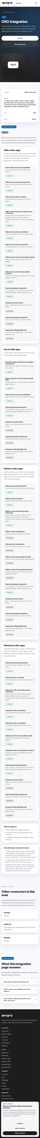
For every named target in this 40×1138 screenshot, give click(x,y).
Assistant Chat (6, 1061)
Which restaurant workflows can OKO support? (17, 990)
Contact (20, 38)
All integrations (20, 44)
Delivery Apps (6, 1058)
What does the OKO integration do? (16, 982)
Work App (5, 1055)
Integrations (5, 1089)
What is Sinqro (6, 1096)
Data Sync (5, 1037)
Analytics (4, 1046)
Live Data (5, 1040)
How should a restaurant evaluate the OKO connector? (17, 999)
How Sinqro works (7, 1099)
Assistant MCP (6, 1064)
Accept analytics (20, 1133)
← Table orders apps (7, 12)
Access (4, 1083)
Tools (3, 1049)
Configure (20, 1123)
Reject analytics (20, 1128)
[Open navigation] (36, 3)
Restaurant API (6, 1067)
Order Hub (5, 1031)
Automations (6, 1043)
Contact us (5, 1074)
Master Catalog (6, 1034)
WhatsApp (5, 1080)
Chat (3, 1077)
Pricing (4, 1086)
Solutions (5, 1028)
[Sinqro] (7, 3)
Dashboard (5, 1053)
